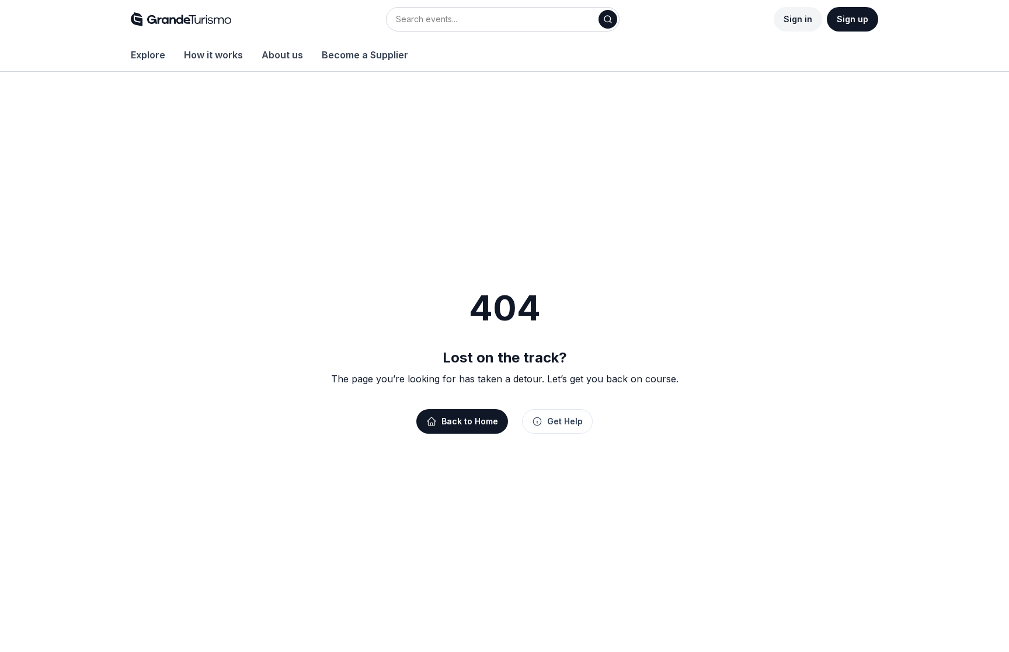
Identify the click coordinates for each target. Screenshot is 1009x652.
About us (282, 55)
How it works (213, 55)
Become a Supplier (365, 55)
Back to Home (469, 421)
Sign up (852, 19)
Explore (148, 55)
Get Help (565, 421)
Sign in (798, 19)
